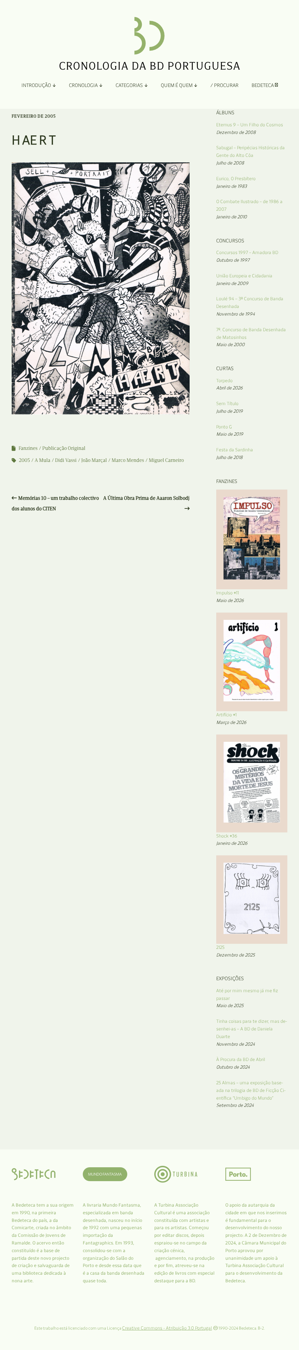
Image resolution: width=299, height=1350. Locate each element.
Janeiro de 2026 (232, 843)
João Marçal (94, 460)
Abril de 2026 (229, 388)
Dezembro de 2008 (236, 132)
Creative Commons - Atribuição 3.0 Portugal (167, 1328)
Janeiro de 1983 (231, 186)
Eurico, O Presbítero (236, 178)
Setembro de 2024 (235, 1105)
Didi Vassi (66, 460)
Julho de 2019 (229, 411)
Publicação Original (63, 448)
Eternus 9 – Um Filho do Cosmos (249, 124)
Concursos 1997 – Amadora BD (247, 252)
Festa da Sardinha (234, 449)
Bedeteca (263, 85)
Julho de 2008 (230, 163)
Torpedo (224, 380)
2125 (220, 947)
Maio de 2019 (229, 434)
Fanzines (28, 448)
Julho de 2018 (229, 457)
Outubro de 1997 (232, 260)
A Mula (42, 460)
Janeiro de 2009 (232, 283)
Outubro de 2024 (233, 1067)
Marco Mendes (128, 460)
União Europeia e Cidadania (244, 275)
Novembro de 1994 (235, 314)
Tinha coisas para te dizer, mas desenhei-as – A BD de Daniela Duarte (251, 1028)
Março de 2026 (231, 722)
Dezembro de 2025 (235, 955)
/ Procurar (224, 85)
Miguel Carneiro (166, 460)
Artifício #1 (226, 714)
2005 (24, 460)
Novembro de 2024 (235, 1044)
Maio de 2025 (230, 1005)
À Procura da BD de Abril (240, 1059)
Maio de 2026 (230, 600)
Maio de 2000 (230, 344)
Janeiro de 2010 (231, 216)
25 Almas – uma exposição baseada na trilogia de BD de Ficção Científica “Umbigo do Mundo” (251, 1090)
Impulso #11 (227, 592)
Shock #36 (226, 836)
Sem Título (227, 403)
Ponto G (224, 426)
